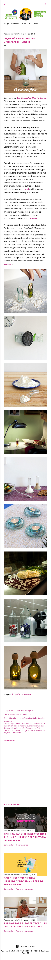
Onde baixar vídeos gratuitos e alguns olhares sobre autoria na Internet (25, 837)
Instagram (33, 23)
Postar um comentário (24, 889)
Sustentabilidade (30, 718)
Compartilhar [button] (9, 710)
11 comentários (22, 845)
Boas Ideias (14, 714)
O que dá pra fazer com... (13, 718)
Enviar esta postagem (24, 710)
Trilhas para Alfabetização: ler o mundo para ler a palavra (25, 925)
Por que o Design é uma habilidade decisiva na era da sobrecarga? (24, 881)
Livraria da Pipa (20, 23)
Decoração (24, 714)
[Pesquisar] (45, 3)
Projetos (8, 23)
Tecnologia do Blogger (27, 946)
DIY (30, 714)
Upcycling (41, 718)
